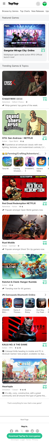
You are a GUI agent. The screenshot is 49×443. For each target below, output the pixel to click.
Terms (28, 440)
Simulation (6, 390)
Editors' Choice (18, 102)
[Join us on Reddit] (32, 431)
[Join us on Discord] (16, 431)
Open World (13, 141)
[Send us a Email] (37, 431)
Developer (15, 440)
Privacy (35, 440)
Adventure (6, 102)
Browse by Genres (10, 11)
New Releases (37, 11)
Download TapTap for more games (24, 436)
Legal (22, 440)
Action (4, 141)
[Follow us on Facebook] (11, 431)
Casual (15, 390)
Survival (12, 246)
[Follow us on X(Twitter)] (22, 431)
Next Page (24, 420)
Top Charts (25, 11)
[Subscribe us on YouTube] (27, 431)
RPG (11, 348)
